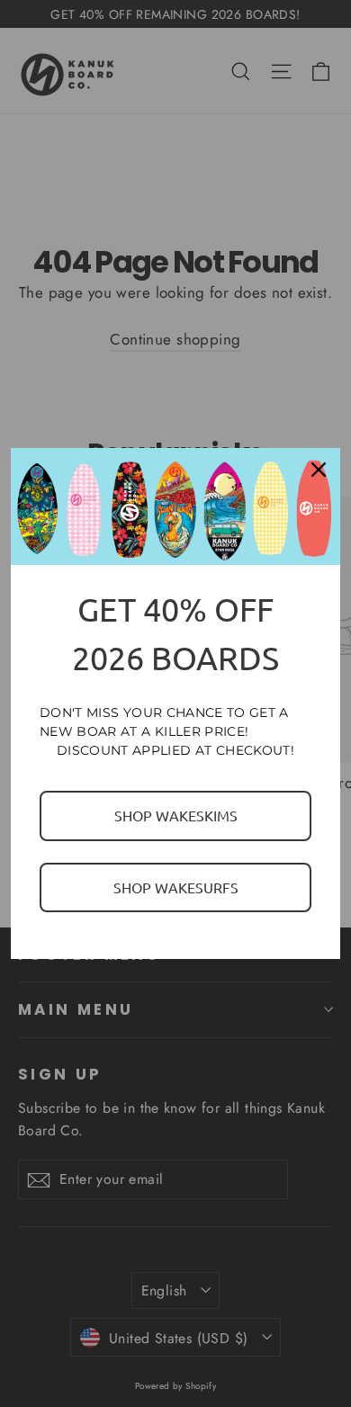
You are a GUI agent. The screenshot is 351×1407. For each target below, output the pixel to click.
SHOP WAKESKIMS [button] (176, 815)
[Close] (318, 469)
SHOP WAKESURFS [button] (175, 887)
